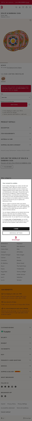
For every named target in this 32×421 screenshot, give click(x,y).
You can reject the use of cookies (20, 216)
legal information (17, 219)
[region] (16, 210)
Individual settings (16, 233)
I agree (16, 228)
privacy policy (8, 219)
